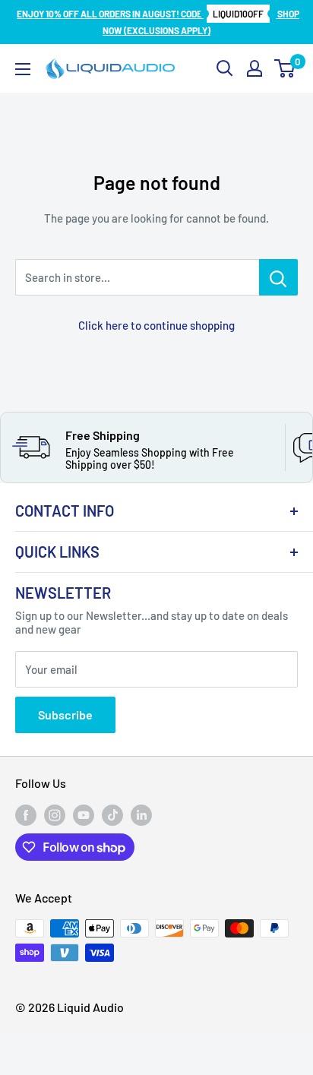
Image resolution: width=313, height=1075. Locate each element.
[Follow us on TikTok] (112, 815)
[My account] (254, 68)
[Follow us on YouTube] (83, 815)
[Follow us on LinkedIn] (141, 815)
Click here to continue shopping (156, 325)
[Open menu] (22, 69)
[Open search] (225, 68)
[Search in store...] (278, 277)
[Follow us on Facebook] (25, 815)
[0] (285, 68)
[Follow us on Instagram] (54, 815)
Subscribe (65, 714)
